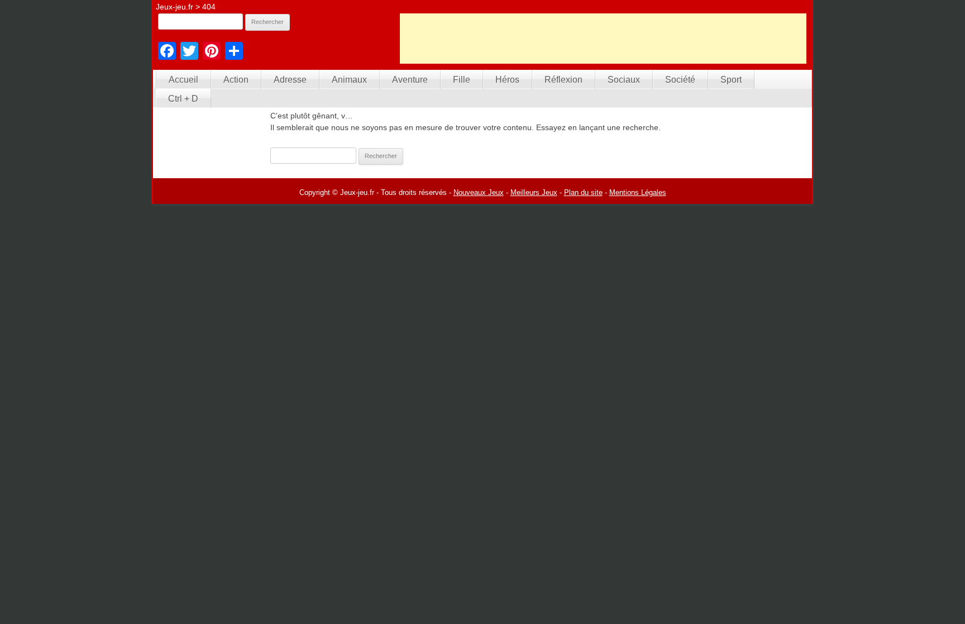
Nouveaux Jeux (478, 192)
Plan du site (583, 192)
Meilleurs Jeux (533, 192)
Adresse (290, 79)
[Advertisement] (603, 38)
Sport (731, 79)
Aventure (410, 79)
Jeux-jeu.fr (174, 6)
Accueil (183, 79)
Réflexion (563, 79)
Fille (461, 79)
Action (236, 79)
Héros (507, 79)
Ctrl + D (183, 98)
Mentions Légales (637, 192)
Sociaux (624, 79)
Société (680, 79)
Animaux (349, 79)
